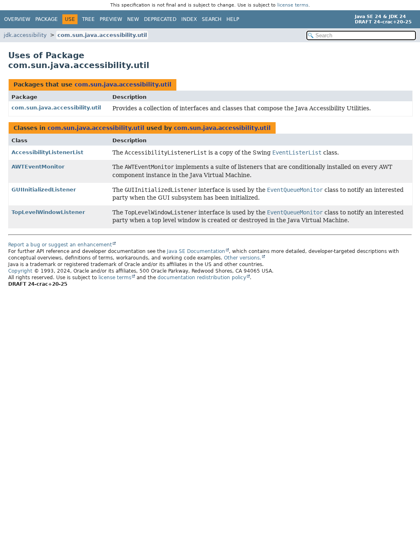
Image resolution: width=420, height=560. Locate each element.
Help (232, 19)
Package (46, 19)
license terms (292, 5)
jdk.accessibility (25, 35)
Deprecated (160, 19)
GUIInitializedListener (43, 190)
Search (211, 19)
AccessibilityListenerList (47, 152)
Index (189, 19)
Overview (17, 19)
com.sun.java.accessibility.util (102, 35)
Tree (88, 19)
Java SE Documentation (196, 251)
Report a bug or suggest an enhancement (60, 245)
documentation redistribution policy (202, 277)
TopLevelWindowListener (48, 212)
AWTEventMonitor (37, 167)
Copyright (20, 271)
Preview (111, 19)
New (133, 19)
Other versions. (242, 258)
